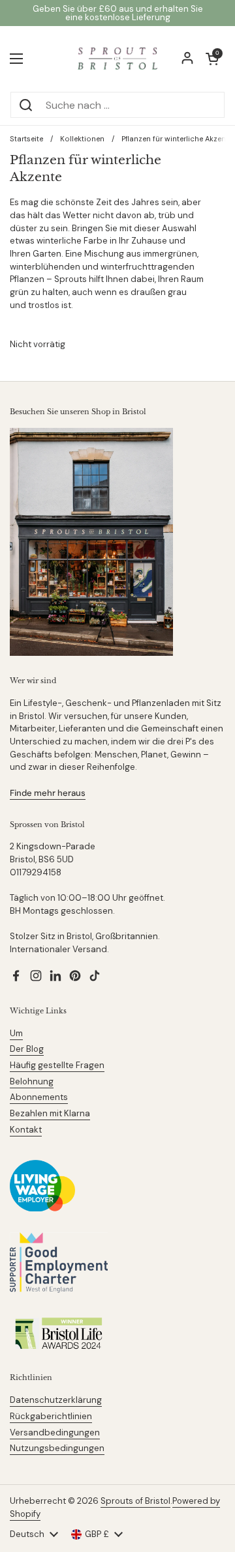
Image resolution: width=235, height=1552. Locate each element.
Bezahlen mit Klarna (50, 1113)
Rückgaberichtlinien (51, 1416)
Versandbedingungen (55, 1432)
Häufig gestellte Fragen (57, 1065)
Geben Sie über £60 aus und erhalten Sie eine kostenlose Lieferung (118, 13)
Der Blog (27, 1048)
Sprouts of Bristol (135, 1500)
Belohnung (32, 1081)
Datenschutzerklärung (56, 1399)
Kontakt (26, 1129)
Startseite (26, 138)
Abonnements (39, 1097)
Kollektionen (82, 138)
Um (16, 1033)
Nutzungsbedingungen (57, 1448)
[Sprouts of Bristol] (117, 59)
